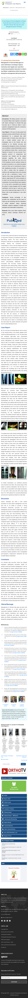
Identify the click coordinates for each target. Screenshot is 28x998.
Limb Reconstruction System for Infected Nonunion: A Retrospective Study (24, 743)
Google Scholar (13, 631)
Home (5, 795)
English (11, 33)
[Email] (25, 54)
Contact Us (3, 947)
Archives (6, 805)
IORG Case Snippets (5, 939)
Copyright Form (4, 929)
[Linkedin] (17, 54)
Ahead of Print (7, 836)
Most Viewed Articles (9, 829)
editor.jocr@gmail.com (7, 917)
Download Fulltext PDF (14, 50)
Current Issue (7, 802)
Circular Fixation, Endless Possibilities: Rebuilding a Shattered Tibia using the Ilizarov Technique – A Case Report (17, 745)
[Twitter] (14, 54)
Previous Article (5, 759)
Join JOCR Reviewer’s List (10, 832)
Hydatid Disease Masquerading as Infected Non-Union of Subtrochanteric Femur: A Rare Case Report (11, 744)
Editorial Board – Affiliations (11, 815)
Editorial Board (7, 812)
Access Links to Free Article (7, 931)
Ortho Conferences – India (7, 942)
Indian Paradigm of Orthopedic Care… (7, 756)
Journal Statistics (8, 825)
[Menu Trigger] (25, 2)
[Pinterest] (20, 54)
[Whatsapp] (22, 54)
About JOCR (7, 799)
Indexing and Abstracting (10, 819)
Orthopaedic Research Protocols (8, 937)
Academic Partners (9, 809)
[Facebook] (11, 54)
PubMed (20, 631)
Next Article (23, 760)
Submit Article (7, 822)
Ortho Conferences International (8, 944)
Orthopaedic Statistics (6, 934)
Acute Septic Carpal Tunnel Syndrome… (21, 756)
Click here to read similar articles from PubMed (14, 225)
